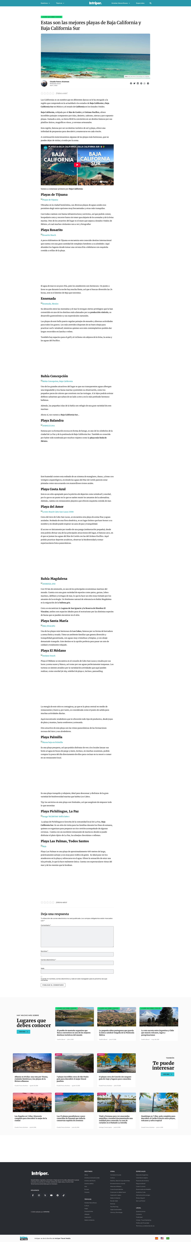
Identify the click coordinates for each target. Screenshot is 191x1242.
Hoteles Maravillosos (120, 3)
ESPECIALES (141, 1171)
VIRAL (112, 1171)
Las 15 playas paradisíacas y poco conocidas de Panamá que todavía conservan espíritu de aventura (71, 1118)
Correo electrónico (48, 959)
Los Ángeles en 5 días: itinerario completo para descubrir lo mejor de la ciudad (31, 1118)
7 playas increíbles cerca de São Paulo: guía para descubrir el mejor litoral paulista (73, 1079)
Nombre (44, 951)
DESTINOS (88, 1171)
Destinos (44, 3)
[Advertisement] (77, 268)
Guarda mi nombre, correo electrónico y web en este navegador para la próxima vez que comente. (74, 979)
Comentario (46, 925)
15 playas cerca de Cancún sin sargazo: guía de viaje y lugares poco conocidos (115, 1078)
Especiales (140, 3)
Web (42, 968)
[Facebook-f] (33, 1195)
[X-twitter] (45, 1195)
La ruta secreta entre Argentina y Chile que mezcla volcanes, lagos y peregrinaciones (157, 1032)
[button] (150, 3)
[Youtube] (51, 1195)
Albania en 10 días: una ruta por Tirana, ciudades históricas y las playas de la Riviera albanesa (31, 1079)
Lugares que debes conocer (51, 17)
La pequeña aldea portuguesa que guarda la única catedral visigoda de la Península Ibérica (116, 1032)
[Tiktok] (64, 1195)
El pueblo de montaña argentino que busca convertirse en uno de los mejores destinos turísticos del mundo (74, 1032)
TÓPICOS (88, 1199)
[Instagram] (39, 1195)
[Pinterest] (57, 1195)
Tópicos (59, 3)
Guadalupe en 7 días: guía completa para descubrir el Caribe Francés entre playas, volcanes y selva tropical (158, 1118)
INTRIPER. (46, 1212)
